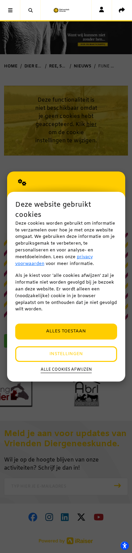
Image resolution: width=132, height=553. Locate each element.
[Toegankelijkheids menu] (124, 545)
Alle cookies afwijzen (66, 369)
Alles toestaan (66, 331)
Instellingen (66, 354)
